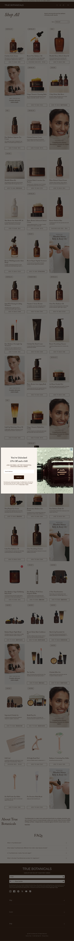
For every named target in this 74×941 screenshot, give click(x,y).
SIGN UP (18, 477)
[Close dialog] (71, 449)
